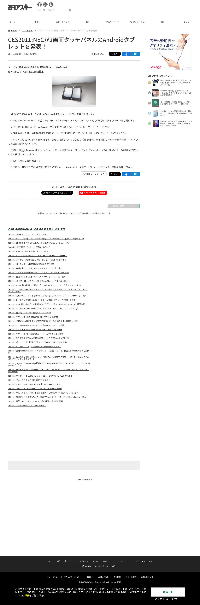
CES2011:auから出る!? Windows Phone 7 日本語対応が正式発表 (35, 330)
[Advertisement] (138, 8)
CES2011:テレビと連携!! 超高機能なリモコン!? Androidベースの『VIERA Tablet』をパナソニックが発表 (48, 371)
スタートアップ (62, 21)
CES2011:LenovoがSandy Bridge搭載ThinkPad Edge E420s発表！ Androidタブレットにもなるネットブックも (49, 364)
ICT (87, 21)
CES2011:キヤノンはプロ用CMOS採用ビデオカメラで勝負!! (33, 317)
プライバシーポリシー (73, 577)
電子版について (147, 577)
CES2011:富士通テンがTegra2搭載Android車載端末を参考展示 (34, 346)
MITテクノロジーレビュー (108, 566)
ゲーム (12, 21)
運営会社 (89, 577)
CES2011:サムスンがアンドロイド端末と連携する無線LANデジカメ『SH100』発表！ (44, 393)
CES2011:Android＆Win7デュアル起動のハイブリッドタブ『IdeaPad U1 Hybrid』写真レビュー (48, 304)
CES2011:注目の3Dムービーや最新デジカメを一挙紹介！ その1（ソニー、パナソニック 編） (47, 296)
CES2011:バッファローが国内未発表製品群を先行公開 (31, 264)
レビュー (59, 561)
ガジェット (27, 30)
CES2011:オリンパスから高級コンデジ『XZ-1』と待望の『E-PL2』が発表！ (40, 376)
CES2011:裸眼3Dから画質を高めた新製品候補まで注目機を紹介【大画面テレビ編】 (43, 321)
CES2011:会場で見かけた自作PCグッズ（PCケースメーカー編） (35, 268)
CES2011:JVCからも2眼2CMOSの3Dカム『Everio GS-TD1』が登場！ (37, 325)
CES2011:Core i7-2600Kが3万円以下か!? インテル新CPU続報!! (35, 389)
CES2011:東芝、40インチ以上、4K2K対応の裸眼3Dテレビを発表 (35, 401)
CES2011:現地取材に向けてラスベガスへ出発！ (28, 234)
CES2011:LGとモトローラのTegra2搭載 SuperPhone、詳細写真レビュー (39, 281)
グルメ (37, 21)
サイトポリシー (53, 577)
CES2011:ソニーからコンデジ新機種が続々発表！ (29, 380)
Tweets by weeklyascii (84, 479)
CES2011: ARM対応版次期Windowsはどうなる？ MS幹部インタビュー (38, 272)
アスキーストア (112, 21)
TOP (163, 21)
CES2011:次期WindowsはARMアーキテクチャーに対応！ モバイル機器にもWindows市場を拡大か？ (48, 352)
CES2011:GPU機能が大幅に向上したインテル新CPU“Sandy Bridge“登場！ (39, 243)
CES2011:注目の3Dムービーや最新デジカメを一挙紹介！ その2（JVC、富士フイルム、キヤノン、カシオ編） (48, 290)
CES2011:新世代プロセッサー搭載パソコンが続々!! (29, 313)
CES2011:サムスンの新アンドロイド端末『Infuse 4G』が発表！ (35, 384)
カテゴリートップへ (125, 205)
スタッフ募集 (130, 577)
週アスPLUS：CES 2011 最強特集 (26, 71)
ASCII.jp (88, 566)
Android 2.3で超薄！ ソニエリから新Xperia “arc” (29, 247)
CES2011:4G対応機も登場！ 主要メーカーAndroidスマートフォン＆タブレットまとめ (44, 285)
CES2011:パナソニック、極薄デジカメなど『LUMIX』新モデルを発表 (37, 342)
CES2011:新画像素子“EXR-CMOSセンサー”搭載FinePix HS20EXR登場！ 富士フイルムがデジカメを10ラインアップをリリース (48, 358)
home (14, 30)
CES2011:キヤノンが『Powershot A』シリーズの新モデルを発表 (35, 334)
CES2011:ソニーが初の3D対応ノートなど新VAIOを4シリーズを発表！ (37, 256)
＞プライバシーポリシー (168, 598)
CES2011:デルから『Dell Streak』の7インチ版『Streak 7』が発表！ (37, 260)
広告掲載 (117, 577)
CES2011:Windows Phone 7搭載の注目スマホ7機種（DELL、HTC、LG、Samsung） (43, 308)
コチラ (37, 160)
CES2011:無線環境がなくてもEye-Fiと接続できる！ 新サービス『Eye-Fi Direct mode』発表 (47, 397)
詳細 (26, 595)
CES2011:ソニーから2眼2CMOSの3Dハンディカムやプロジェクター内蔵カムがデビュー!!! (46, 239)
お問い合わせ (103, 577)
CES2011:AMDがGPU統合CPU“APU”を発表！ (27, 405)
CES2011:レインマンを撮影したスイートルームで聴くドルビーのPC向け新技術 (41, 300)
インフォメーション (137, 21)
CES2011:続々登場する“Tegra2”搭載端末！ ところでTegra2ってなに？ (39, 338)
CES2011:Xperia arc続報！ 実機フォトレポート (28, 251)
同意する (168, 592)
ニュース (71, 561)
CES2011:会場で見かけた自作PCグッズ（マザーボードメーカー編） (37, 277)
